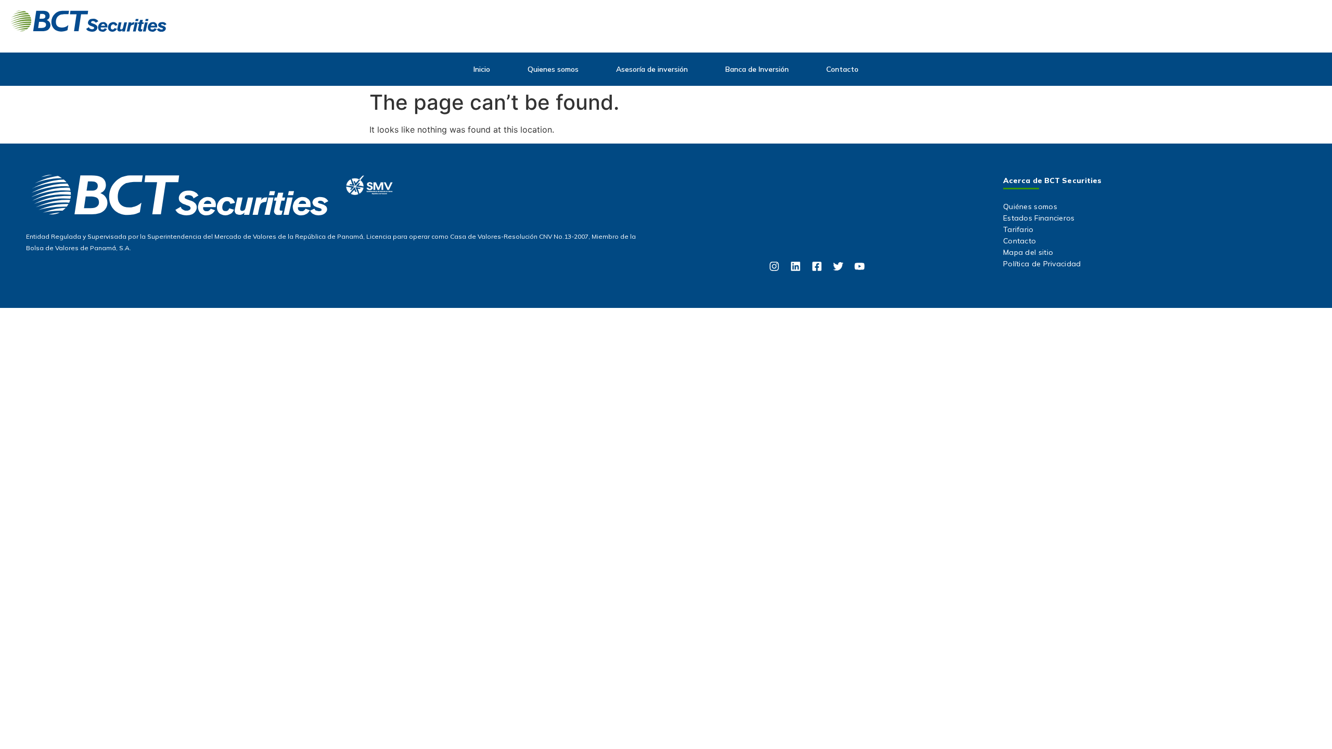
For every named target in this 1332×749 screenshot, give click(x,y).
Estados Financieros (1039, 218)
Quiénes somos (1030, 206)
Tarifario (1018, 229)
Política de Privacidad (1042, 263)
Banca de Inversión (757, 69)
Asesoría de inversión (652, 69)
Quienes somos (553, 69)
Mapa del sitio (1028, 252)
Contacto (842, 69)
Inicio (481, 69)
